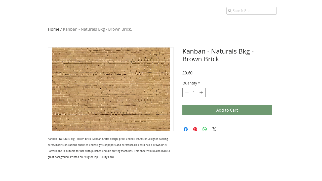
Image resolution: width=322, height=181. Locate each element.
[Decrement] (186, 92)
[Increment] (201, 92)
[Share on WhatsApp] (205, 129)
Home (53, 29)
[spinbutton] (193, 92)
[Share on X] (214, 129)
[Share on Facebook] (186, 129)
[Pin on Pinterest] (195, 129)
